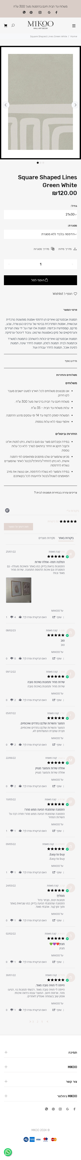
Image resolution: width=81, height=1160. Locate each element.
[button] (58, 617)
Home (73, 36)
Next (75, 105)
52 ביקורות (53, 521)
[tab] (66, 538)
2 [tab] (40, 163)
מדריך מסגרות (41, 249)
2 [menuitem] (37, 1021)
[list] (35, 591)
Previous (5, 105)
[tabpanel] (40, 102)
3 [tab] (43, 163)
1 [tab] (38, 163)
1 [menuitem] (42, 1021)
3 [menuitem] (33, 1021)
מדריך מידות (65, 249)
